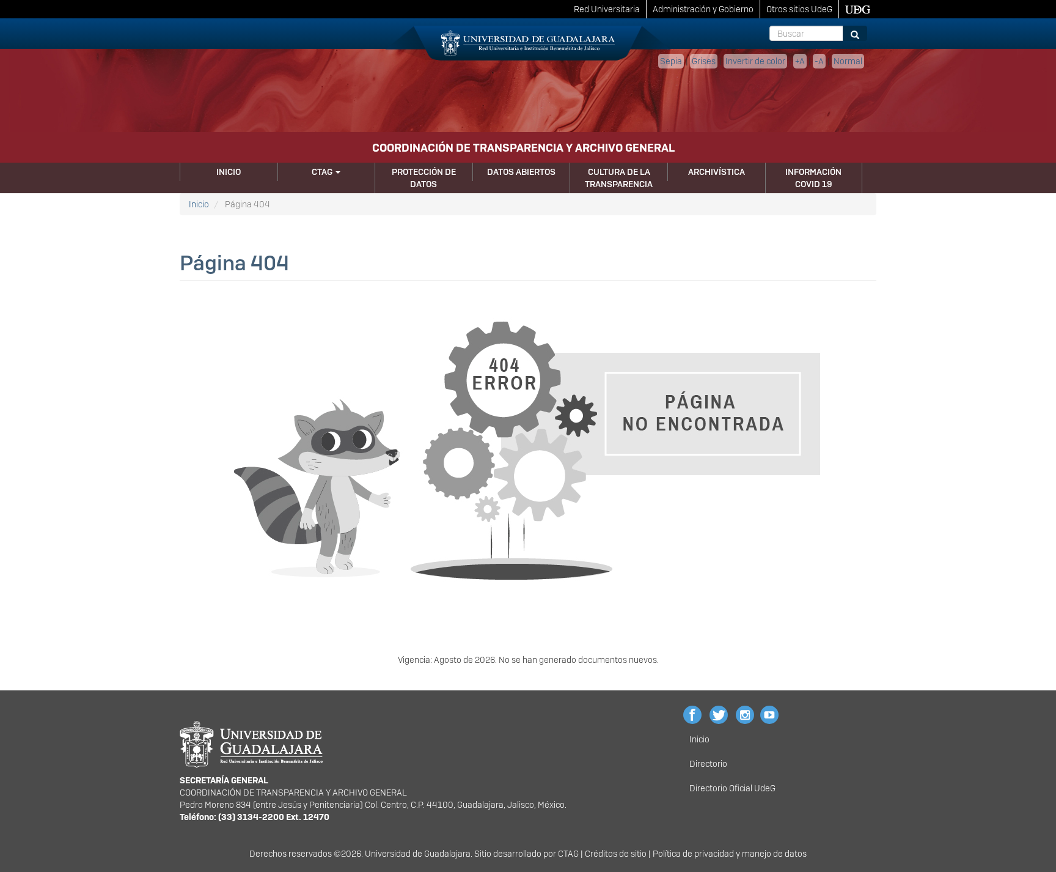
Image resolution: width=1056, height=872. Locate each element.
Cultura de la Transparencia (619, 178)
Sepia (671, 61)
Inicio (228, 171)
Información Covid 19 (813, 178)
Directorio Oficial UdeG (732, 788)
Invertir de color (755, 61)
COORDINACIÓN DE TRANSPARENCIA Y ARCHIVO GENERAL (523, 148)
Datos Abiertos (521, 171)
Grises (704, 61)
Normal (848, 61)
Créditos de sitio (616, 853)
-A (819, 61)
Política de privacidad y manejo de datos (730, 853)
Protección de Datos (424, 178)
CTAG (323, 171)
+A (800, 61)
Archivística (716, 171)
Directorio (708, 763)
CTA (565, 853)
